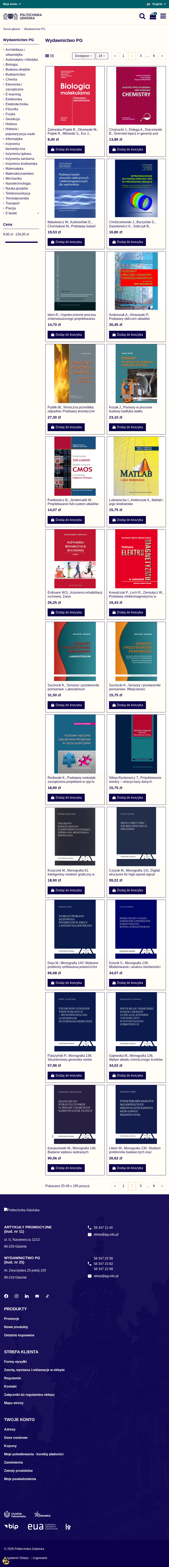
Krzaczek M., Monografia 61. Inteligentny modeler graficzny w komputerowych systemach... (71, 874)
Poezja (11, 208)
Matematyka (14, 168)
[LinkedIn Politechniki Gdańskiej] (27, 1296)
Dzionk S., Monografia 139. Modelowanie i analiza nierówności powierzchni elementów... (135, 967)
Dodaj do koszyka (69, 149)
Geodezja (13, 119)
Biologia (12, 64)
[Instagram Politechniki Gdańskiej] (16, 1296)
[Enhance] (42, 1514)
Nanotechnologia (18, 183)
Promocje (11, 1318)
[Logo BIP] (12, 1527)
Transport (12, 203)
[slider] (4, 242)
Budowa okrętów (18, 69)
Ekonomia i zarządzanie (14, 87)
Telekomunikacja (18, 193)
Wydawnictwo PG (18, 40)
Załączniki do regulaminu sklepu (29, 1394)
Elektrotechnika (17, 104)
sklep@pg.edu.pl (106, 1234)
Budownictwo (15, 74)
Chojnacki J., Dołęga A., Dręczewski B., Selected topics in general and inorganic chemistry (135, 133)
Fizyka (10, 114)
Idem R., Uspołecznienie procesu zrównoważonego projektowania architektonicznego (72, 318)
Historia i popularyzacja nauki (20, 131)
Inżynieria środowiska (21, 163)
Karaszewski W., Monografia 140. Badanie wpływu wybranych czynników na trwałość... (72, 1152)
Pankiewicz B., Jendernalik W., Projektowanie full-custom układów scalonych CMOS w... (73, 504)
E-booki (11, 213)
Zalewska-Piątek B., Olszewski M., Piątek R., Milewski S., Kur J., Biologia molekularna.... (73, 133)
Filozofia (12, 109)
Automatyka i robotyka (22, 59)
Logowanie (40, 1558)
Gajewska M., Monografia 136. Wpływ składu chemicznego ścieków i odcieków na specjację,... (136, 1059)
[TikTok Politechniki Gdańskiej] (47, 1296)
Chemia (11, 79)
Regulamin (12, 1378)
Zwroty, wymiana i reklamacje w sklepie (34, 1370)
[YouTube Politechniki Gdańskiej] (37, 1296)
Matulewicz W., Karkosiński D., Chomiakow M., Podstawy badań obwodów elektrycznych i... (72, 226)
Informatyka (14, 139)
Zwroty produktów (18, 1470)
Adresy (9, 1429)
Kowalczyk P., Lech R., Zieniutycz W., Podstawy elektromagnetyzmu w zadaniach (136, 596)
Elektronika (14, 99)
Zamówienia (13, 1462)
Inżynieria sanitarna (20, 158)
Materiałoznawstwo (20, 173)
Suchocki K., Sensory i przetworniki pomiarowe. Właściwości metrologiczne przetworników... (135, 689)
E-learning (13, 94)
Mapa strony (13, 1403)
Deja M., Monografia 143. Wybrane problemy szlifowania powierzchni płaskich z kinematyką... (73, 967)
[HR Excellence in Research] (68, 1527)
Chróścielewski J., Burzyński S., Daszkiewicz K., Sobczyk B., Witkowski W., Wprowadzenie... (132, 226)
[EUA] (43, 1527)
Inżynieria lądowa (18, 153)
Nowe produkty (16, 1327)
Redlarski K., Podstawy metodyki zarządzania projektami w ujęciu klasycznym (72, 781)
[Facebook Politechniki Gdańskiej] (6, 1296)
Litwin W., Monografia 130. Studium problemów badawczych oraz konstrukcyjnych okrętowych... (135, 1152)
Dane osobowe (16, 1437)
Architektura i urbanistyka (15, 52)
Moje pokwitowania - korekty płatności (33, 1454)
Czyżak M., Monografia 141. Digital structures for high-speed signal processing (134, 874)
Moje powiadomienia (20, 1479)
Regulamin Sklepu (16, 1558)
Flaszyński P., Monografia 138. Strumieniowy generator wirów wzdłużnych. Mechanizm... (70, 1059)
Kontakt (10, 1386)
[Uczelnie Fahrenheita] (15, 1514)
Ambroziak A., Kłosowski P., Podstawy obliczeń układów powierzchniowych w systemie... (132, 318)
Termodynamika (17, 198)
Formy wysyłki (15, 1361)
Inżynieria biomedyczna (15, 146)
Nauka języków (17, 188)
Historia (11, 124)
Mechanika (14, 178)
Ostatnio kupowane (19, 1335)
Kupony (10, 1446)
